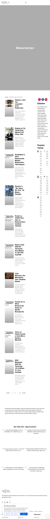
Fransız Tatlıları (40, 120)
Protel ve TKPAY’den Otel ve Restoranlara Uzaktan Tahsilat (20, 221)
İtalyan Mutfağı (40, 107)
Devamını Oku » (18, 122)
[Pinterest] (46, 99)
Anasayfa (6, 97)
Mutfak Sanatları (40, 134)
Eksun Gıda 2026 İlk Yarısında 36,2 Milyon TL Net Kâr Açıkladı (19, 249)
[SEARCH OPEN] (25, 2)
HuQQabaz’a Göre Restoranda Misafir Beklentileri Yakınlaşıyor (20, 159)
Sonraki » (24, 393)
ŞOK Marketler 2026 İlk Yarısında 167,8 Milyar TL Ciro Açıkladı (19, 366)
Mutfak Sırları (43, 133)
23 (20, 393)
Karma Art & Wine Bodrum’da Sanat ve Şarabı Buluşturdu (20, 307)
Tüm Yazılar (11, 97)
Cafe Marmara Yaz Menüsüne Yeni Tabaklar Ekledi (20, 277)
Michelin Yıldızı (40, 136)
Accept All (24, 514)
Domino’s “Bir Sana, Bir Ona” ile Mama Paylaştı (19, 190)
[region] (15, 510)
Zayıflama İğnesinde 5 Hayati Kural (47, 156)
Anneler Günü (40, 131)
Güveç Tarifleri (44, 115)
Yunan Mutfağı (40, 116)
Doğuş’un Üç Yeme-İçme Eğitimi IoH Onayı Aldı (20, 131)
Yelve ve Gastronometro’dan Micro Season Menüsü (20, 336)
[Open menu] (9, 2)
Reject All (16, 514)
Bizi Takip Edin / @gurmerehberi (25, 427)
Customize (8, 514)
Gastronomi (39, 125)
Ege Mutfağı (43, 118)
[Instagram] (39, 99)
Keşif (16, 97)
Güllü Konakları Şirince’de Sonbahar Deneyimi (41, 183)
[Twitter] (7, 502)
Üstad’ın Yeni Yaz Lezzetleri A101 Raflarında (20, 104)
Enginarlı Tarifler (44, 123)
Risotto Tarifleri (44, 130)
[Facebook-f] (42, 99)
